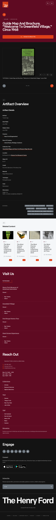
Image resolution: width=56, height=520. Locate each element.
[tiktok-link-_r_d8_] (23, 451)
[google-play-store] (20, 466)
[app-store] (8, 466)
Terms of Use (46, 515)
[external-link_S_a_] (28, 364)
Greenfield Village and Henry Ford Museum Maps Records (17, 149)
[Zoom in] (40, 75)
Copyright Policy (23, 515)
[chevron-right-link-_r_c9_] (24, 260)
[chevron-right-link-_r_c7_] (10, 260)
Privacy (32, 515)
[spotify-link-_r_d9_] (27, 451)
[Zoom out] (44, 75)
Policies (15, 515)
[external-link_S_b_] (28, 366)
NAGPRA (9, 515)
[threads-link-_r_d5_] (12, 451)
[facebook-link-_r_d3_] (4, 451)
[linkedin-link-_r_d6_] (16, 451)
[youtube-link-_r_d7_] (20, 451)
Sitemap (38, 515)
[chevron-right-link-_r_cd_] (50, 260)
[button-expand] (10, 233)
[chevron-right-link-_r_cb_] (37, 260)
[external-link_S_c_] (28, 368)
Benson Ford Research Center (19, 155)
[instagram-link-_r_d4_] (8, 451)
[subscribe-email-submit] (51, 486)
